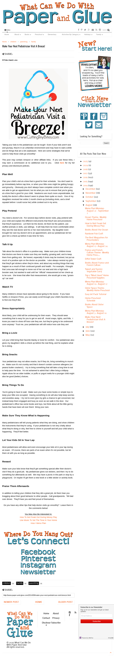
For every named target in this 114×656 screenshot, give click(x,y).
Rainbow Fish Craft (94, 234)
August (89, 205)
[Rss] (96, 30)
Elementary (52, 34)
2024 (86, 165)
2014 (85, 186)
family (33, 42)
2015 (85, 182)
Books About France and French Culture (97, 264)
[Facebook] (78, 30)
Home (6, 34)
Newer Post (11, 602)
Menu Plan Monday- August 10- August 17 (96, 283)
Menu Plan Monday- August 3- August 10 (96, 312)
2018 (85, 169)
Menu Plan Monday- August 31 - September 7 (97, 210)
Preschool (38, 34)
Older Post (65, 602)
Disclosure (46, 624)
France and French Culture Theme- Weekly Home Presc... (97, 252)
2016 (85, 177)
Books (27, 34)
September (91, 201)
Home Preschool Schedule (93, 299)
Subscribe (56, 623)
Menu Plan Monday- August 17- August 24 (96, 245)
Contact (46, 618)
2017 (85, 173)
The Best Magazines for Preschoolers (96, 239)
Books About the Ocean (96, 230)
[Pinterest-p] (81, 30)
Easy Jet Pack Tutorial (95, 294)
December (91, 189)
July (88, 327)
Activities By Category (70, 34)
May (88, 335)
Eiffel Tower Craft (93, 259)
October (90, 197)
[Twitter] (85, 30)
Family (98, 34)
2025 (85, 161)
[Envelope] (93, 30)
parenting (23, 42)
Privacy (55, 618)
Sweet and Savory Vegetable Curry (93, 270)
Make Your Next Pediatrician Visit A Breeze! (95, 319)
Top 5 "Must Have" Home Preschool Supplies (97, 276)
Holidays (87, 34)
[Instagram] (100, 30)
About (16, 34)
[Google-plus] (89, 30)
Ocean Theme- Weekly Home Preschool (95, 218)
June (88, 331)
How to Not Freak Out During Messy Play (95, 224)
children (13, 42)
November (91, 193)
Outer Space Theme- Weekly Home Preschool (97, 289)
